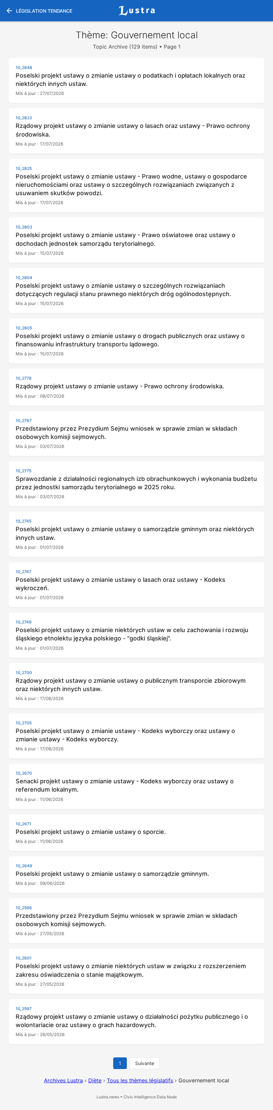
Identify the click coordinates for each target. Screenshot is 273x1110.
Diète (95, 1080)
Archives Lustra (63, 1080)
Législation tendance (38, 11)
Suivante (144, 1063)
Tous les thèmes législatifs (140, 1080)
